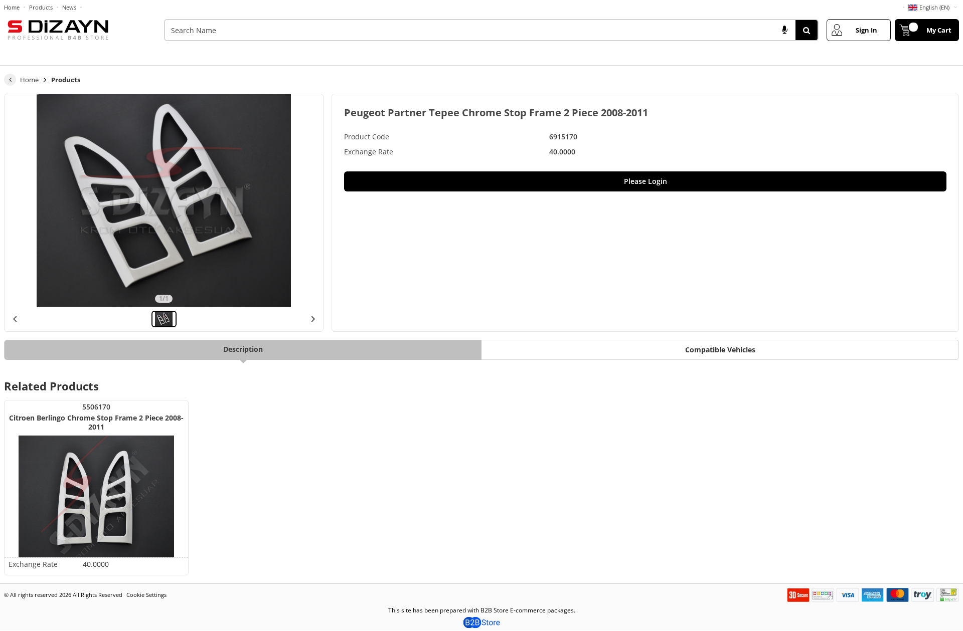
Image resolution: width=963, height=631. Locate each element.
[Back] (10, 80)
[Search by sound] (784, 30)
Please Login (645, 181)
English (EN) (934, 7)
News (69, 7)
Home (12, 7)
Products (41, 7)
